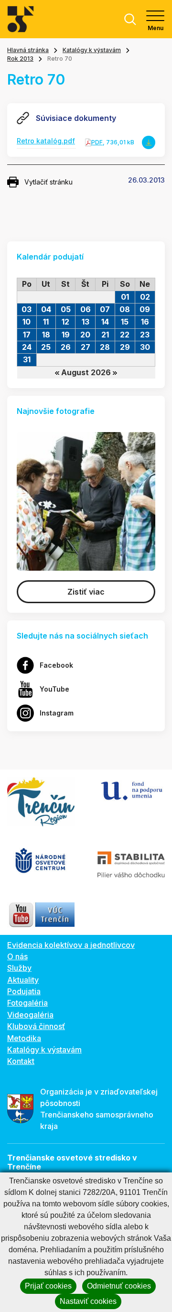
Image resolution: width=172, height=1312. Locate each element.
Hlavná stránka (28, 50)
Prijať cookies (48, 1286)
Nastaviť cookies (88, 1301)
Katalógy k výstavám (92, 50)
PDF (97, 142)
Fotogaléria (27, 1003)
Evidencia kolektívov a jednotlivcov (71, 945)
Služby (19, 968)
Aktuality (23, 980)
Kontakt (20, 1061)
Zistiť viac (86, 591)
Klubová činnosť (36, 1026)
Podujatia (24, 991)
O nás (17, 956)
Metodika (24, 1038)
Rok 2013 (20, 58)
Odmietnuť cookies (119, 1286)
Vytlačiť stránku (48, 182)
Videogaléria (30, 1014)
